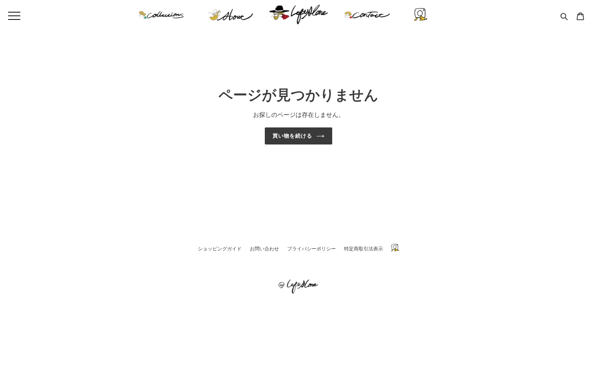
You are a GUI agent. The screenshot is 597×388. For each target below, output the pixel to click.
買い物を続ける (292, 136)
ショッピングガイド (220, 249)
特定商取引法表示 (363, 249)
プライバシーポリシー (311, 249)
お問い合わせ (264, 249)
